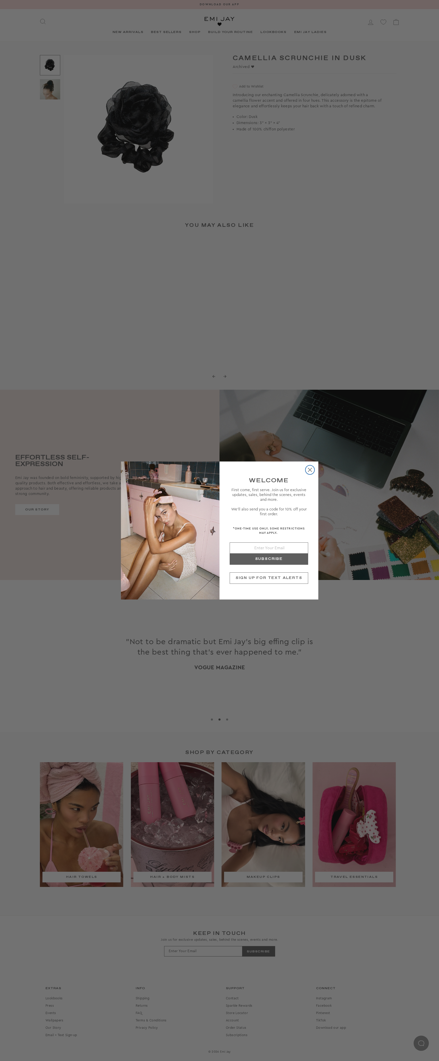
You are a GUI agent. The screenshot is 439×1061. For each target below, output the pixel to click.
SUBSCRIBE (269, 559)
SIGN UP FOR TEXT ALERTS (269, 578)
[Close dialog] (310, 469)
